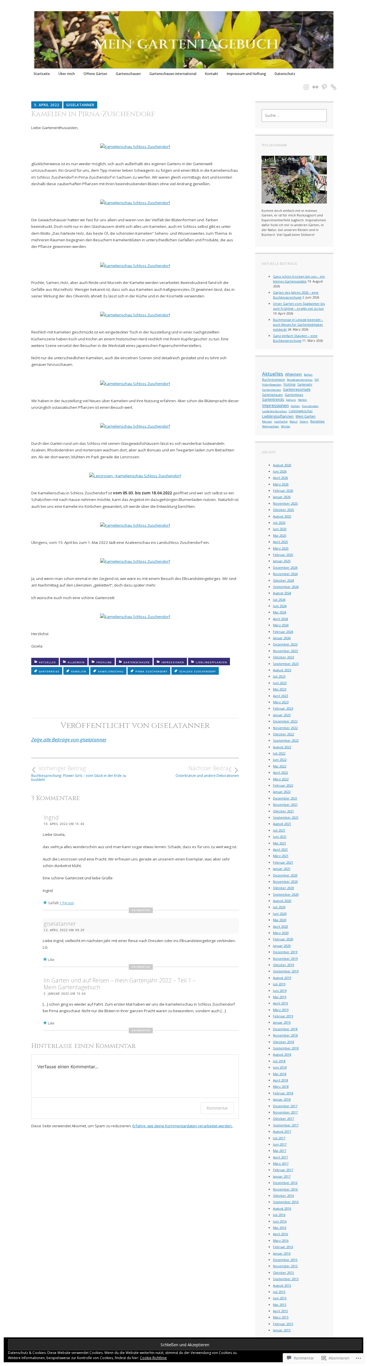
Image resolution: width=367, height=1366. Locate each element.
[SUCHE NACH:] (294, 115)
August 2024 (282, 593)
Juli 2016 (279, 1215)
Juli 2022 (279, 753)
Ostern (304, 421)
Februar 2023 (283, 708)
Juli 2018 (279, 1061)
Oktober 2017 (283, 1118)
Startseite (42, 73)
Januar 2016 (281, 1253)
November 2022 (285, 728)
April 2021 (280, 849)
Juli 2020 (279, 907)
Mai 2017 (279, 1150)
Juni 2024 (279, 606)
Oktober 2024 (283, 580)
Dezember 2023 (285, 644)
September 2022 (285, 740)
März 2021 (280, 856)
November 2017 (285, 1112)
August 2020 (282, 901)
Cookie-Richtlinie (153, 1357)
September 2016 (285, 1202)
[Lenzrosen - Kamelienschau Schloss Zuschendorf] (135, 475)
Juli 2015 (279, 1292)
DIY (317, 380)
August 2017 (282, 1131)
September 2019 (285, 971)
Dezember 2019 (285, 952)
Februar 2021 (283, 862)
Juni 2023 (279, 683)
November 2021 (285, 804)
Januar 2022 (281, 791)
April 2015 (280, 1311)
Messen (267, 421)
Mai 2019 (279, 997)
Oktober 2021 (283, 811)
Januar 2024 (281, 638)
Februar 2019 (283, 1016)
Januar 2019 (281, 1022)
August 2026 (282, 465)
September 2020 (285, 894)
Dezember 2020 (285, 875)
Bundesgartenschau (300, 380)
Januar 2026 (281, 497)
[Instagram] (304, 83)
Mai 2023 (279, 689)
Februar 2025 (283, 554)
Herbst (302, 400)
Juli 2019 (279, 984)
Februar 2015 (283, 1324)
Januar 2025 (281, 561)
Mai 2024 (279, 612)
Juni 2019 (279, 990)
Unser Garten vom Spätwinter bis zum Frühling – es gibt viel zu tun (299, 306)
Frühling (104, 662)
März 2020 (280, 933)
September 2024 (285, 587)
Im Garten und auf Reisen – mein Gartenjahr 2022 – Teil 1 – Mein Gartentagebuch (120, 983)
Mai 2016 (279, 1227)
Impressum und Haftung (246, 73)
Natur (294, 421)
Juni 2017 (279, 1144)
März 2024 (280, 625)
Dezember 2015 (285, 1260)
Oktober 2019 (283, 965)
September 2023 (285, 664)
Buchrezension (273, 380)
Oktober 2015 (283, 1272)
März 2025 (280, 548)
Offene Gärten (95, 73)
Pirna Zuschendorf (151, 671)
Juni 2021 (279, 836)
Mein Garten (305, 416)
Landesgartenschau (274, 411)
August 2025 (282, 516)
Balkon (308, 374)
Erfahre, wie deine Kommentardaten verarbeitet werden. (182, 1125)
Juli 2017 (279, 1138)
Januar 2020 (281, 945)
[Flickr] (313, 83)
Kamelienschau (111, 671)
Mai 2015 (279, 1304)
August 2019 (282, 978)
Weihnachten (270, 426)
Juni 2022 (279, 759)
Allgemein (76, 662)
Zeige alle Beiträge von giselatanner (69, 739)
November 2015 (285, 1266)
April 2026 (280, 477)
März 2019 (280, 1010)
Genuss (291, 400)
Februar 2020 (283, 939)
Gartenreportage (297, 389)
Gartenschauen (128, 73)
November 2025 (285, 503)
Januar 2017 (281, 1176)
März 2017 (280, 1163)
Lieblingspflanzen (211, 662)
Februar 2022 (283, 785)
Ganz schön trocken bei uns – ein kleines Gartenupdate (299, 278)
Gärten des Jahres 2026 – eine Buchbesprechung (296, 294)
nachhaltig (281, 421)
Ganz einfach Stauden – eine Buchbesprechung (295, 338)
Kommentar (217, 1108)
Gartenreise (49, 671)
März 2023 (280, 702)
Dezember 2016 (285, 1183)
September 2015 (285, 1279)
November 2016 (285, 1189)
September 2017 (285, 1125)
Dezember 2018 (285, 1029)
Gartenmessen (271, 390)
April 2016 (280, 1234)
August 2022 (282, 747)
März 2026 (280, 484)
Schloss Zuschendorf (197, 671)
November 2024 (285, 574)
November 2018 (285, 1035)
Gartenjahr (304, 384)
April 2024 (280, 619)
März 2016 (280, 1240)
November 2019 (285, 958)
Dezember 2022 (285, 721)
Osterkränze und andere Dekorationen (207, 771)
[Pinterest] (322, 83)
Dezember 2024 (285, 567)
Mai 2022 (279, 766)
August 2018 (282, 1054)
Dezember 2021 (285, 798)
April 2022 (280, 772)
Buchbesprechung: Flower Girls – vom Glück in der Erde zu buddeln (78, 773)
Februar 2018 (283, 1093)
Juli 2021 (279, 830)
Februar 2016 (283, 1247)
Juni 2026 (279, 471)
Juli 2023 (279, 676)
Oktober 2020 (283, 888)
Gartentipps (294, 394)
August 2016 (282, 1208)
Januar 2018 (281, 1099)
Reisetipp (317, 421)
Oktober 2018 (283, 1042)
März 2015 (280, 1317)
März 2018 (280, 1086)
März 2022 (280, 779)
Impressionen (172, 662)
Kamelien (78, 671)
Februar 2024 (283, 631)
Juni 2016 (279, 1221)
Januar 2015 (281, 1330)
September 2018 (285, 1048)
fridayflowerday (272, 384)
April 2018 (280, 1080)
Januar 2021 (281, 868)
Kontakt (211, 73)
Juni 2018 (279, 1067)
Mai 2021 (279, 843)
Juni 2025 (279, 529)
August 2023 (282, 670)
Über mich (66, 73)
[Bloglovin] (331, 83)
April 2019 (280, 1003)
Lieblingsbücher (301, 411)
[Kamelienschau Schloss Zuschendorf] (135, 146)
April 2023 (280, 696)
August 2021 (282, 824)
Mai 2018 (279, 1074)
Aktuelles (47, 662)
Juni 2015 (279, 1298)
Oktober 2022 (283, 734)
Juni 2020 (279, 913)
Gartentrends (273, 399)
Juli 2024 (279, 599)
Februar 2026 (283, 490)
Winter (285, 426)
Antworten (141, 910)
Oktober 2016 (283, 1195)
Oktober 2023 (283, 657)
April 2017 (280, 1157)
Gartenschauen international (172, 73)
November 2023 (285, 651)
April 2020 (280, 926)
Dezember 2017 (285, 1106)
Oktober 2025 (283, 510)
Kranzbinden (310, 406)
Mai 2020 (279, 920)
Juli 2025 (279, 522)
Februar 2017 (283, 1170)
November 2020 (285, 881)
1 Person (67, 903)
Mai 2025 (279, 535)
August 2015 (282, 1285)
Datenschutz (285, 73)
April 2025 (280, 542)
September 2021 (285, 817)
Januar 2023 (281, 715)
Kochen (295, 406)
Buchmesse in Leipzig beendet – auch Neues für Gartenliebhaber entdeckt (298, 324)
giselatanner (80, 104)
